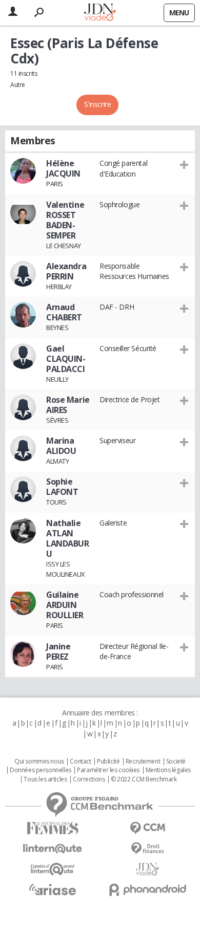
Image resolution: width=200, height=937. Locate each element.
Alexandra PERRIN (66, 271)
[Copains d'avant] (52, 869)
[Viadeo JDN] (147, 869)
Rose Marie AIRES (68, 405)
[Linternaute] (52, 849)
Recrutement (143, 761)
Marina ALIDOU (61, 445)
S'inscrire (97, 104)
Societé (176, 761)
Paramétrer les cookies (108, 770)
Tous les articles (45, 779)
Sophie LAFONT (62, 486)
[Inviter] (184, 164)
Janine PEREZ (58, 651)
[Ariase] (52, 889)
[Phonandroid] (147, 889)
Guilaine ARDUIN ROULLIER (65, 605)
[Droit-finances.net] (147, 848)
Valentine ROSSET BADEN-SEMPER (65, 220)
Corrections (89, 779)
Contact (80, 761)
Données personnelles (40, 770)
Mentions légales (168, 770)
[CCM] (147, 828)
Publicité (108, 761)
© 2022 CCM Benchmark (144, 779)
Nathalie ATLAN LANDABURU (67, 538)
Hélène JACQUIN (63, 168)
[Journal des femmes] (52, 828)
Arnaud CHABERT (64, 312)
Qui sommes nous (39, 761)
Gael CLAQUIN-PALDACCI (66, 359)
